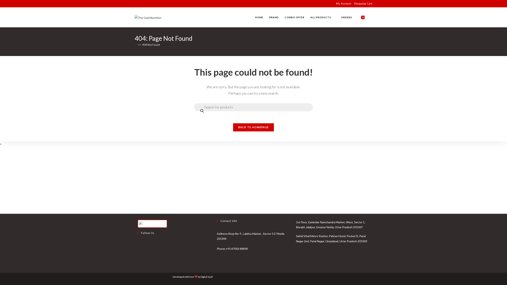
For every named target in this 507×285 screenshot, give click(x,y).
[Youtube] (139, 262)
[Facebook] (139, 243)
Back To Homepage (253, 127)
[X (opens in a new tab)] (136, 4)
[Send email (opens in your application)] (154, 4)
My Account (343, 3)
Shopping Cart (363, 3)
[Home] (136, 44)
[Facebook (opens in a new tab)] (140, 4)
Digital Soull (207, 276)
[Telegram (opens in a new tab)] (158, 4)
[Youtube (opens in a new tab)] (149, 4)
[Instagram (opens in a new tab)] (145, 4)
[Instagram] (139, 252)
